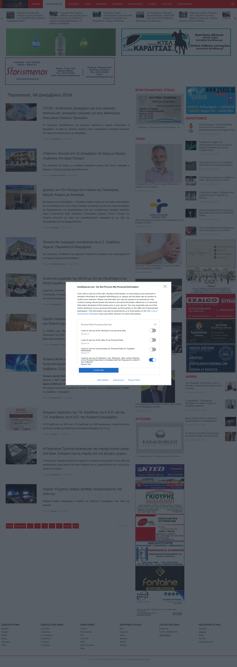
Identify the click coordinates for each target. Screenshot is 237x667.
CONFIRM (99, 370)
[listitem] (118, 324)
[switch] (152, 330)
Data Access (118, 380)
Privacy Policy (134, 380)
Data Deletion (103, 380)
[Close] (166, 287)
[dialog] (118, 333)
